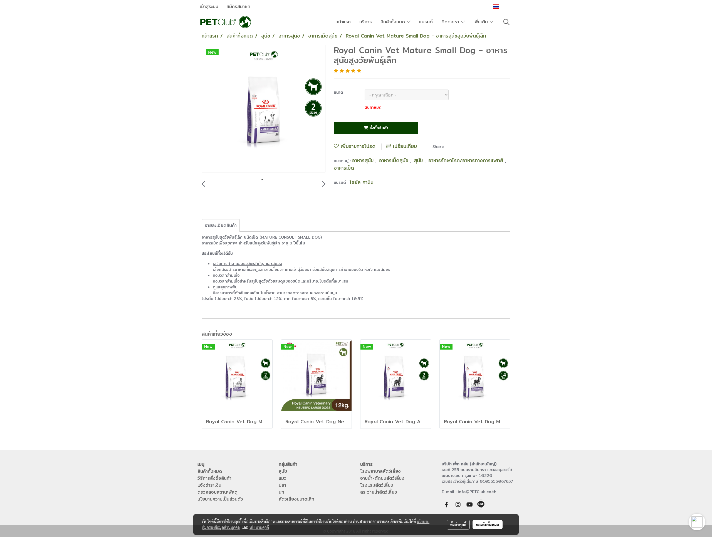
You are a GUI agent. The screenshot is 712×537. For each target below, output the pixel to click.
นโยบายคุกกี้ (259, 527)
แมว (282, 478)
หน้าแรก (343, 21)
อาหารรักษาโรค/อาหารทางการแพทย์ (466, 160)
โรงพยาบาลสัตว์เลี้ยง (380, 471)
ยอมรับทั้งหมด (487, 524)
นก (281, 492)
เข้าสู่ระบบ (209, 6)
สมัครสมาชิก (238, 6)
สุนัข (419, 160)
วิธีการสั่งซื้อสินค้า (214, 478)
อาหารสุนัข (363, 160)
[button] (506, 22)
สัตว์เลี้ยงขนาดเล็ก (296, 499)
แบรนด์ (426, 21)
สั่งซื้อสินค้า (378, 128)
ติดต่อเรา (451, 21)
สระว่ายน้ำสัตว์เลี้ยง (378, 492)
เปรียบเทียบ (404, 146)
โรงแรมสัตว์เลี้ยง (376, 485)
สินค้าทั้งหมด (393, 21)
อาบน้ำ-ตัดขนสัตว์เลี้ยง (382, 478)
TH (503, 6)
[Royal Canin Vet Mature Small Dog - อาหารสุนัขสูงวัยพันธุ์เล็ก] (263, 109)
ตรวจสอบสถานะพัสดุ (217, 492)
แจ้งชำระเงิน (209, 485)
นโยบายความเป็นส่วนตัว (220, 499)
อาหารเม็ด (344, 168)
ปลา (282, 485)
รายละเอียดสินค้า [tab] (221, 225)
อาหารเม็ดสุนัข (394, 160)
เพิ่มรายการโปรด (357, 146)
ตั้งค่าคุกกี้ (458, 524)
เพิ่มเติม (481, 21)
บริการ (365, 21)
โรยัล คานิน (362, 182)
